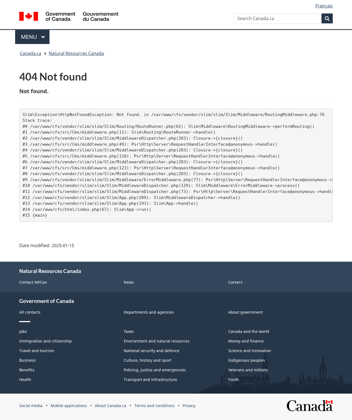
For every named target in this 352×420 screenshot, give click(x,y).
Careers (235, 282)
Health (25, 379)
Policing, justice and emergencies (155, 369)
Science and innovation (249, 350)
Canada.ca (30, 53)
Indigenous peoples (246, 360)
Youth (233, 379)
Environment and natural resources (156, 341)
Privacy (189, 405)
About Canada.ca (110, 405)
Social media (31, 405)
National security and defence (151, 350)
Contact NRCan (33, 282)
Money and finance (246, 341)
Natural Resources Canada (76, 53)
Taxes (129, 331)
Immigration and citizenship (45, 341)
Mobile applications (69, 405)
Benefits (26, 369)
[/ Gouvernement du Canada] (68, 16)
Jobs (23, 331)
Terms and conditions (154, 405)
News (129, 282)
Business (27, 360)
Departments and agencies (149, 312)
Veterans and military (248, 369)
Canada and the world (248, 331)
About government (245, 312)
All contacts (29, 312)
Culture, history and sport (147, 360)
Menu (29, 36)
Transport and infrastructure (150, 379)
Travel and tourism (36, 350)
